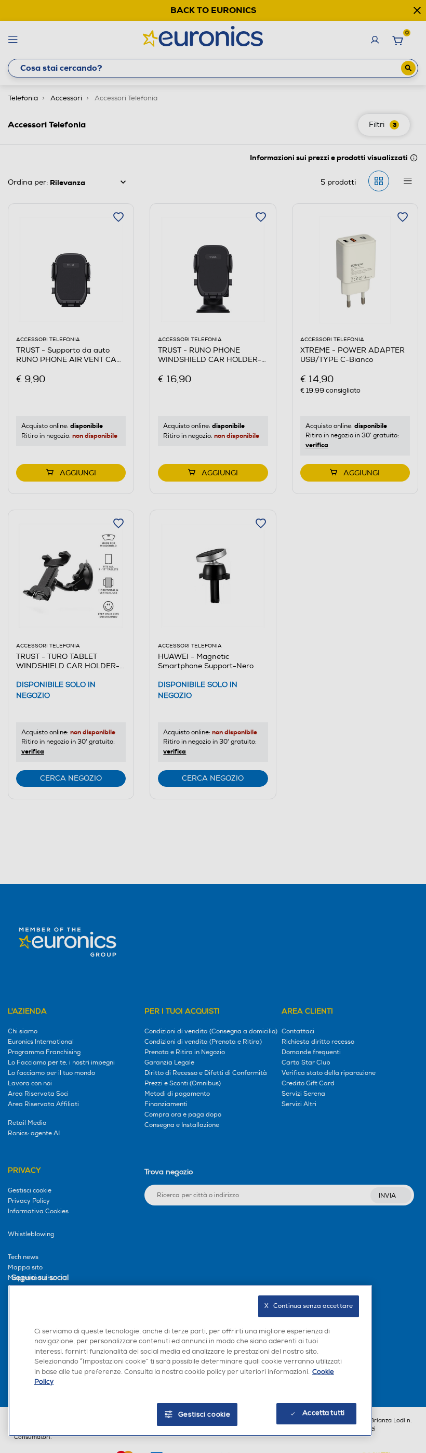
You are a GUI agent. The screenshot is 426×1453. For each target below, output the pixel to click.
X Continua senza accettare (308, 1306)
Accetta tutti (323, 1413)
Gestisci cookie (204, 1414)
